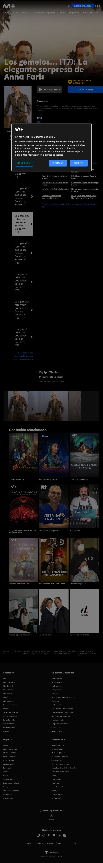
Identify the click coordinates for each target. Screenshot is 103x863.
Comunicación (57, 798)
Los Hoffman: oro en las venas (52, 584)
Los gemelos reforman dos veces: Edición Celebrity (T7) (22, 224)
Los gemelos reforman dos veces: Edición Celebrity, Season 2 (22, 196)
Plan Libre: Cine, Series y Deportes (64, 768)
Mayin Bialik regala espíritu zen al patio (54, 177)
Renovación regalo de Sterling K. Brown (85, 183)
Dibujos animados (58, 720)
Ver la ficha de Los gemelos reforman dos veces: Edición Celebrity (23, 356)
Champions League (10, 749)
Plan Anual (55, 783)
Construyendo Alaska (79, 479)
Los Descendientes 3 (48, 479)
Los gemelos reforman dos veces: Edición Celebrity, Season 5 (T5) (22, 253)
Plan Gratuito (90, 12)
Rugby (5, 775)
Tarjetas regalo (57, 794)
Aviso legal (50, 843)
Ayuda (51, 819)
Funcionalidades (57, 749)
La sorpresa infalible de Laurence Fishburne (51, 197)
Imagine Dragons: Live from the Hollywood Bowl (22, 531)
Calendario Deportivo (11, 791)
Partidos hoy (7, 794)
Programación (8, 798)
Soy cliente (52, 89)
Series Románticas (9, 716)
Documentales (8, 724)
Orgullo (6, 731)
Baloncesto (7, 768)
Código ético (56, 760)
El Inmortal (55, 693)
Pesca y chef (75, 530)
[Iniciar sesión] (97, 6)
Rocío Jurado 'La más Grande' (62, 709)
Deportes (74, 12)
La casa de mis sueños (79, 635)
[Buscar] (69, 6)
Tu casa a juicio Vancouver (20, 635)
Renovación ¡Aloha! (78, 584)
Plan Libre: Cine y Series (60, 772)
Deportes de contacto (11, 783)
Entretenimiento (9, 727)
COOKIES (73, 843)
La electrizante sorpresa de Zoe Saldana (55, 183)
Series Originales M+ (10, 712)
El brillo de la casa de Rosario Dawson (83, 177)
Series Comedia (9, 720)
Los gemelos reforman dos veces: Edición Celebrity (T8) (22, 309)
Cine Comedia (8, 690)
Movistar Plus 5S (57, 731)
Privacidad (62, 843)
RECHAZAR (57, 163)
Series (6, 12)
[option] (18, 406)
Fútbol (25, 12)
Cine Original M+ (9, 682)
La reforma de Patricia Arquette (55, 189)
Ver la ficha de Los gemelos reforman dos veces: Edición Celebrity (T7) (70, 205)
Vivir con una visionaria (19, 584)
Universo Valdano (9, 764)
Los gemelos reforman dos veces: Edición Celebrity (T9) (22, 337)
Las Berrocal (56, 705)
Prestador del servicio (35, 843)
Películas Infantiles (10, 705)
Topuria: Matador (9, 779)
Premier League (9, 757)
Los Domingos (56, 686)
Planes (54, 775)
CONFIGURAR (24, 163)
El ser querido (57, 678)
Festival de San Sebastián (61, 716)
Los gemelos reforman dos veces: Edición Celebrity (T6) (22, 282)
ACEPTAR (78, 163)
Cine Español (8, 686)
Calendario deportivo (44, 12)
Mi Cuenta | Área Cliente (60, 753)
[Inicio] (10, 6)
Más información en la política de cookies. (43, 155)
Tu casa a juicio (45, 635)
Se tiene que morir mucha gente (63, 697)
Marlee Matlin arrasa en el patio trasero (84, 190)
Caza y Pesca (56, 727)
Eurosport (6, 787)
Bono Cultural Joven (59, 787)
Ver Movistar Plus (58, 745)
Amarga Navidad (57, 690)
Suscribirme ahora (82, 6)
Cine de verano (8, 701)
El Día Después (8, 760)
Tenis (62, 12)
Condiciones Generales (60, 757)
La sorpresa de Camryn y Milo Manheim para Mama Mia (83, 197)
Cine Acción (7, 693)
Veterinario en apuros (48, 530)
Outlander (55, 701)
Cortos (5, 697)
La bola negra (57, 682)
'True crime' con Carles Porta (62, 712)
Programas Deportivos (60, 724)
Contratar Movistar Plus (60, 764)
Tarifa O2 (55, 791)
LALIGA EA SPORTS (9, 753)
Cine (15, 12)
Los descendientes (17, 479)
